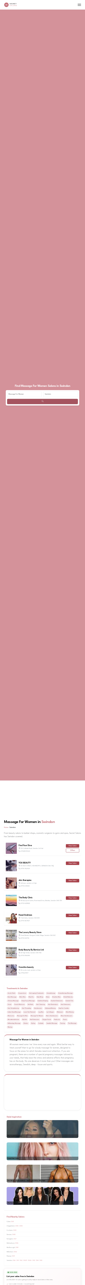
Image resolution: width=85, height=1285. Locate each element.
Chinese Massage (13, 1000)
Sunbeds (40, 1023)
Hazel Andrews (25, 915)
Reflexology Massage (14, 1023)
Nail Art (24, 1019)
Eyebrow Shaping (43, 1000)
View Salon (73, 846)
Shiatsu (25, 1023)
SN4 (37, 1260)
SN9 (13, 1256)
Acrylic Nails (11, 993)
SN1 (17, 1260)
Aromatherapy (51, 993)
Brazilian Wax (56, 997)
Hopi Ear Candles (64, 1008)
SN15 (21, 1226)
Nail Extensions (34, 1019)
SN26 (30, 1260)
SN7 (15, 1239)
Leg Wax (40, 1012)
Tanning (62, 1023)
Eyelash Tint (69, 1000)
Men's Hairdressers (52, 1016)
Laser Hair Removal (29, 1012)
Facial (9, 1004)
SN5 (40, 1260)
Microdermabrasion (13, 1019)
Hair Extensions (65, 1004)
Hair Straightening (13, 1008)
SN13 (14, 1230)
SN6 (14, 1260)
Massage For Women (37, 1016)
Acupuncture (22, 993)
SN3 (33, 1260)
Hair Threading (26, 1008)
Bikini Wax (22, 997)
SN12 (15, 1252)
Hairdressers (38, 1008)
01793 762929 (25, 868)
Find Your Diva (25, 845)
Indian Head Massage (14, 1012)
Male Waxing (70, 1012)
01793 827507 (25, 921)
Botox (47, 997)
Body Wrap (40, 997)
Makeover (60, 1012)
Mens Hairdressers (66, 1016)
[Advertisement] (42, 797)
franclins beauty (26, 967)
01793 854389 (25, 955)
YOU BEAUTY (25, 863)
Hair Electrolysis (53, 1004)
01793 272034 (25, 886)
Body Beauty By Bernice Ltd (31, 950)
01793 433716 (25, 938)
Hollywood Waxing (50, 1008)
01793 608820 (25, 903)
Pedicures (57, 1019)
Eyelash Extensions (57, 1000)
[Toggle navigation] (79, 5)
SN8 (16, 1247)
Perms (65, 1019)
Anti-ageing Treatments (36, 993)
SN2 (21, 1260)
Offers (72, 850)
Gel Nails (30, 1004)
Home (6, 827)
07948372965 (25, 851)
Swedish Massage (51, 1023)
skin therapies (25, 880)
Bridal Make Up (68, 997)
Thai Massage (72, 1023)
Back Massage (12, 997)
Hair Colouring (40, 1004)
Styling (33, 1023)
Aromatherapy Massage (65, 993)
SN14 (16, 1226)
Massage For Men (22, 1016)
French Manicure (19, 1004)
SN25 (25, 1260)
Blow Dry (31, 997)
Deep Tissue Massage (28, 1000)
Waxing (10, 1027)
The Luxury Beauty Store (30, 932)
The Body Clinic (26, 898)
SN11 (12, 1221)
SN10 (13, 1234)
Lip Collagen (50, 1012)
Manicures (11, 1016)
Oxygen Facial (46, 1019)
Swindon (48, 822)
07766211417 (24, 973)
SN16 (16, 1243)
